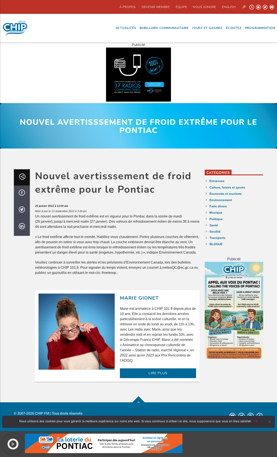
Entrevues (216, 181)
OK (256, 421)
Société (215, 231)
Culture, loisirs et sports (227, 187)
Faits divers (218, 206)
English (228, 7)
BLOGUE (215, 244)
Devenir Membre (156, 7)
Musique (215, 212)
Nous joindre (204, 7)
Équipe (181, 7)
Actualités (126, 28)
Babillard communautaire (164, 28)
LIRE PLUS (157, 373)
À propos (127, 7)
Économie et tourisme (225, 193)
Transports (217, 238)
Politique (216, 219)
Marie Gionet (139, 298)
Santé (213, 225)
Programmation (260, 28)
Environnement (220, 200)
